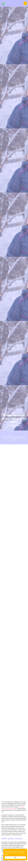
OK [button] (15, 857)
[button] (25, 3)
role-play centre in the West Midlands (12, 807)
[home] (3, 3)
